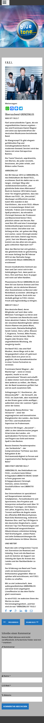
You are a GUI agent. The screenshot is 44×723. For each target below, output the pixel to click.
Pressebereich (13, 622)
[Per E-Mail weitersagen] (32, 611)
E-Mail (7, 685)
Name (7, 676)
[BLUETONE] (27, 30)
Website (7, 695)
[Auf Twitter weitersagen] (11, 611)
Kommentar (9, 647)
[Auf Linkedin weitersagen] (22, 611)
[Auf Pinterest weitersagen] (27, 611)
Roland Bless (31, 622)
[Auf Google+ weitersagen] (17, 611)
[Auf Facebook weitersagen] (7, 611)
